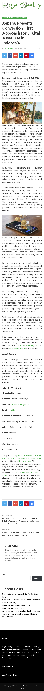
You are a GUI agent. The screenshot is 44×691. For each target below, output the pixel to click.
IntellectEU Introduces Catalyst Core (16, 605)
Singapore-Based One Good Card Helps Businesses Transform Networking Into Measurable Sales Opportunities (21, 614)
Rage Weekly (20, 686)
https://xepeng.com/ (20, 404)
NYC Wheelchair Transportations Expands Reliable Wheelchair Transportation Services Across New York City (20, 521)
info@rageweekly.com (10, 675)
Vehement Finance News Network (14, 18)
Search (5, 574)
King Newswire (24, 461)
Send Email (13, 410)
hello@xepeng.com (17, 348)
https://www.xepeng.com (27, 345)
